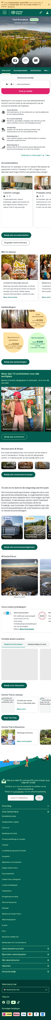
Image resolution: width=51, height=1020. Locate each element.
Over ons (5, 828)
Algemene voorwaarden (11, 862)
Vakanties (6, 966)
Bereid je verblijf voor (10, 937)
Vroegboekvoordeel (10, 897)
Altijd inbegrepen (9, 920)
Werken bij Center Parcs (11, 914)
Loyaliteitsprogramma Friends (14, 851)
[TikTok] (18, 1003)
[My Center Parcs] (47, 12)
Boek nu (11, 7)
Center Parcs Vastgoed (11, 879)
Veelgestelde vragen (10, 822)
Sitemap (5, 908)
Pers (4, 931)
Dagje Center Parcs (10, 868)
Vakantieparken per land (13, 949)
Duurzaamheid (8, 874)
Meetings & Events (9, 833)
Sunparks (6, 856)
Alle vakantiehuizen (10, 960)
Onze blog (6, 806)
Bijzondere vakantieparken (14, 954)
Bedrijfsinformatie (9, 816)
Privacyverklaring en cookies (13, 839)
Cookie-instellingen (10, 885)
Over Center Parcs (10, 812)
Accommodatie (20, 70)
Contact (5, 845)
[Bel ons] (41, 12)
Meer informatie (27, 629)
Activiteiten (35, 70)
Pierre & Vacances (9, 902)
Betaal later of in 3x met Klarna (14, 943)
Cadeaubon (7, 891)
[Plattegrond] (35, 60)
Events (4, 925)
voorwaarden (18, 792)
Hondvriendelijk (9, 972)
